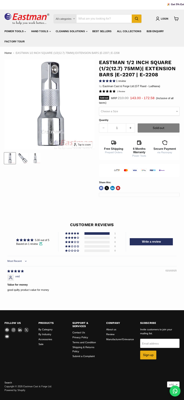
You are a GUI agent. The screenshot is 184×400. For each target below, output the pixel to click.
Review (110, 334)
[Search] (136, 19)
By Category (45, 329)
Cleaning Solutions (71, 31)
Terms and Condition (84, 342)
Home (8, 52)
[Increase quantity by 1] (130, 128)
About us (111, 329)
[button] (107, 80)
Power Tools (14, 31)
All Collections (129, 31)
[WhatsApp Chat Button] (175, 391)
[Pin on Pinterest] (118, 188)
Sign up (148, 355)
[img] (15, 271)
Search (8, 382)
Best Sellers (102, 31)
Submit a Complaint (83, 356)
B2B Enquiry (155, 31)
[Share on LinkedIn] (112, 188)
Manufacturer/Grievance (120, 339)
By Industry (44, 334)
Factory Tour (14, 41)
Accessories (45, 339)
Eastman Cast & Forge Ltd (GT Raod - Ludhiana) (131, 86)
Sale (40, 344)
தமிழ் (171, 384)
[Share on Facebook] (101, 188)
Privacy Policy (80, 337)
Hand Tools (40, 31)
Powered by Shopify (14, 390)
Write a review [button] (151, 241)
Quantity (103, 120)
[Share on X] (107, 188)
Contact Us (78, 332)
